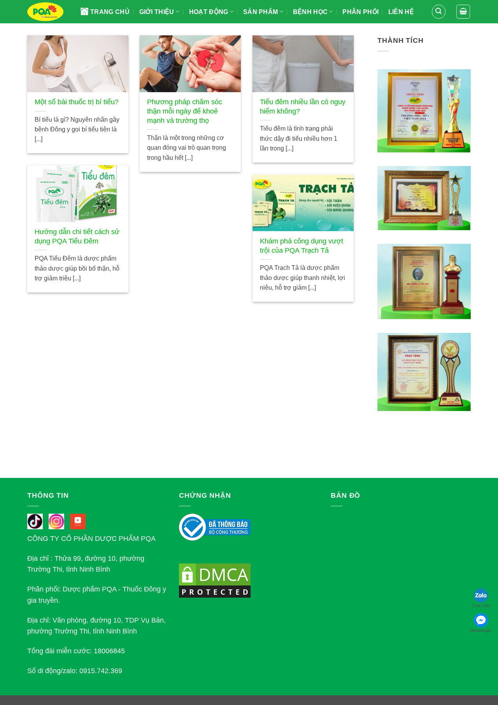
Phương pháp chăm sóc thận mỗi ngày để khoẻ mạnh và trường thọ (184, 111)
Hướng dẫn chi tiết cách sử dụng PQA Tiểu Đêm (77, 236)
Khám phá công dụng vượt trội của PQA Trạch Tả (301, 245)
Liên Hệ (401, 12)
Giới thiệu (156, 12)
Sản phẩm (260, 12)
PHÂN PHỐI (360, 12)
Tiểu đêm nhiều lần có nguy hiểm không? (302, 106)
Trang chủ (110, 12)
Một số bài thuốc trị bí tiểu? (77, 102)
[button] (438, 11)
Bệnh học (310, 12)
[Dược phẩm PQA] (48, 11)
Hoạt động (208, 12)
